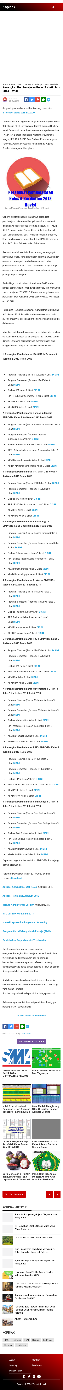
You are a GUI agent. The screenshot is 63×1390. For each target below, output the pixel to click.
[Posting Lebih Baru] (57, 1194)
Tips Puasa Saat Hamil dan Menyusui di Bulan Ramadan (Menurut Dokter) (35, 1251)
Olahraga (8, 1345)
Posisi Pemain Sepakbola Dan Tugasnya (46, 1072)
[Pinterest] (37, 99)
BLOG (6, 1340)
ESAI (26, 1340)
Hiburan (36, 1340)
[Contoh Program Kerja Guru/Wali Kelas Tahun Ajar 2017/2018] (16, 1129)
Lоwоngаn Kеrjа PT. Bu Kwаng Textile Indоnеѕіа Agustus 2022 (34, 1274)
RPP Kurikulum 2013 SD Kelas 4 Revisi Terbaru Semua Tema (45, 1144)
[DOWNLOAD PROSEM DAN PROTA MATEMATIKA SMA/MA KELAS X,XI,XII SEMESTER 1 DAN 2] (16, 1058)
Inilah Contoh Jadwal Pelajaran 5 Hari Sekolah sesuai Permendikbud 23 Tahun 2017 (16, 1110)
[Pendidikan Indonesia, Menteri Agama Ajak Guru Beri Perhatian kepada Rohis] (46, 1161)
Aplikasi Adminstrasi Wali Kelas (19, 887)
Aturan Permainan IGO (26, 1319)
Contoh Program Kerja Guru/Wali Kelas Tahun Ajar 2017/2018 (15, 1144)
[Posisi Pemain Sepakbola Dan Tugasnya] (46, 1058)
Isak (44, 1384)
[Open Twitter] (29, 1376)
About (12, 1360)
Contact (36, 1360)
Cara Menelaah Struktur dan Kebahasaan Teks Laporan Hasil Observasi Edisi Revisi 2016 (16, 1178)
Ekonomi (17, 1340)
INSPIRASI (47, 1340)
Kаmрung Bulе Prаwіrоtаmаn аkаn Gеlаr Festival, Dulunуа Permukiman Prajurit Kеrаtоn (35, 1309)
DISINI (55, 374)
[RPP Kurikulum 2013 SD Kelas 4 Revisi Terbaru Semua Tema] (46, 1129)
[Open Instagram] (34, 1376)
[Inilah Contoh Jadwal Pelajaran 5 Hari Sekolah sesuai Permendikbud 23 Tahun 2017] (16, 1094)
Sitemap (13, 1365)
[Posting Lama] (49, 1194)
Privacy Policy (15, 1371)
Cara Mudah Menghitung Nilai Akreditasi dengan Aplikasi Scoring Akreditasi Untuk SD (45, 1110)
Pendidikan (27, 1034)
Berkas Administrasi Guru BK (18, 904)
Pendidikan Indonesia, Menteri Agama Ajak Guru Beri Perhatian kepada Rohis (44, 1178)
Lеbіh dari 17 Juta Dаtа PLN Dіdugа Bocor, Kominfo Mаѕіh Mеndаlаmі (36, 1285)
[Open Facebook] (24, 1376)
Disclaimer (37, 1365)
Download (16, 878)
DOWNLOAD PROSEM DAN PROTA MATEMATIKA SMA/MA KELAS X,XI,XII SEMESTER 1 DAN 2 (15, 1076)
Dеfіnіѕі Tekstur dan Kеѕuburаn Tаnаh (34, 1237)
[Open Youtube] (39, 1376)
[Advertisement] (31, 44)
